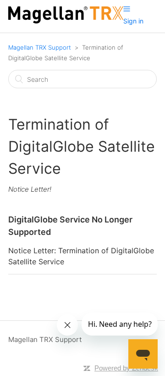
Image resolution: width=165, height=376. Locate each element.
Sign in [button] (133, 21)
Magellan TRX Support (39, 47)
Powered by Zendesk (126, 368)
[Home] (65, 21)
